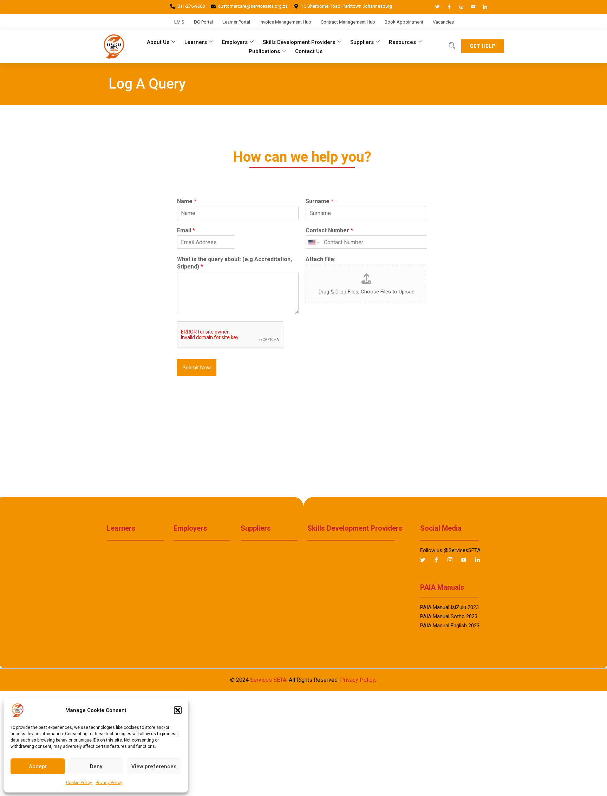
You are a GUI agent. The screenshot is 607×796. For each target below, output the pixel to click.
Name (186, 201)
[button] (177, 710)
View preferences (153, 766)
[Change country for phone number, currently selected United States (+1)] (313, 242)
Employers (235, 42)
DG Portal (203, 22)
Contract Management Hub (348, 22)
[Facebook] (446, 7)
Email (186, 230)
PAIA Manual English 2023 (449, 625)
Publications (264, 51)
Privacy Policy (109, 782)
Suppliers (362, 42)
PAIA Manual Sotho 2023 (448, 616)
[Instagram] (458, 7)
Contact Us (308, 51)
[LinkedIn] (482, 7)
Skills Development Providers (299, 42)
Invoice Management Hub (285, 22)
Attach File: (320, 259)
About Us (158, 42)
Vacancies (443, 22)
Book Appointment (404, 22)
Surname (319, 201)
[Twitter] (434, 7)
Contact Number (329, 230)
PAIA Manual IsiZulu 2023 (449, 607)
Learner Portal (236, 22)
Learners (195, 42)
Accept (38, 766)
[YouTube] (470, 7)
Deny (96, 766)
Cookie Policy (79, 782)
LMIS (179, 22)
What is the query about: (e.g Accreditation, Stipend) (234, 263)
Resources (402, 42)
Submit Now (197, 367)
